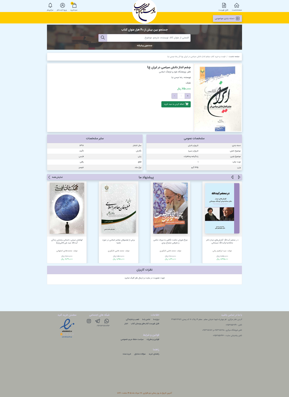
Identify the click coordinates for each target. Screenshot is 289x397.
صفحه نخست (234, 56)
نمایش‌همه (57, 177)
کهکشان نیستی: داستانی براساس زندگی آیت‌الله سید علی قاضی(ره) (67, 241)
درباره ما (156, 319)
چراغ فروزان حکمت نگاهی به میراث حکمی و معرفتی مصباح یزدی (170, 241)
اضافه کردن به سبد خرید (174, 104)
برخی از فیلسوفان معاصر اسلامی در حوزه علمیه (119, 241)
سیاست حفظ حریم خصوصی (132, 339)
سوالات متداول (140, 354)
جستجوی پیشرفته (144, 45)
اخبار (126, 323)
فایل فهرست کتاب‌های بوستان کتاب (145, 323)
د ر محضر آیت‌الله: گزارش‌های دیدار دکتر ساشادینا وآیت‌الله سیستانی (222, 241)
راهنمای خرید (154, 354)
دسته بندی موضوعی (225, 19)
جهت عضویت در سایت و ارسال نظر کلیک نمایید (144, 278)
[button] (239, 179)
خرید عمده (127, 354)
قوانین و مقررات (153, 339)
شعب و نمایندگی (132, 319)
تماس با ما (146, 319)
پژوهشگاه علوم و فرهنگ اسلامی (172, 72)
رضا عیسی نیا (177, 77)
